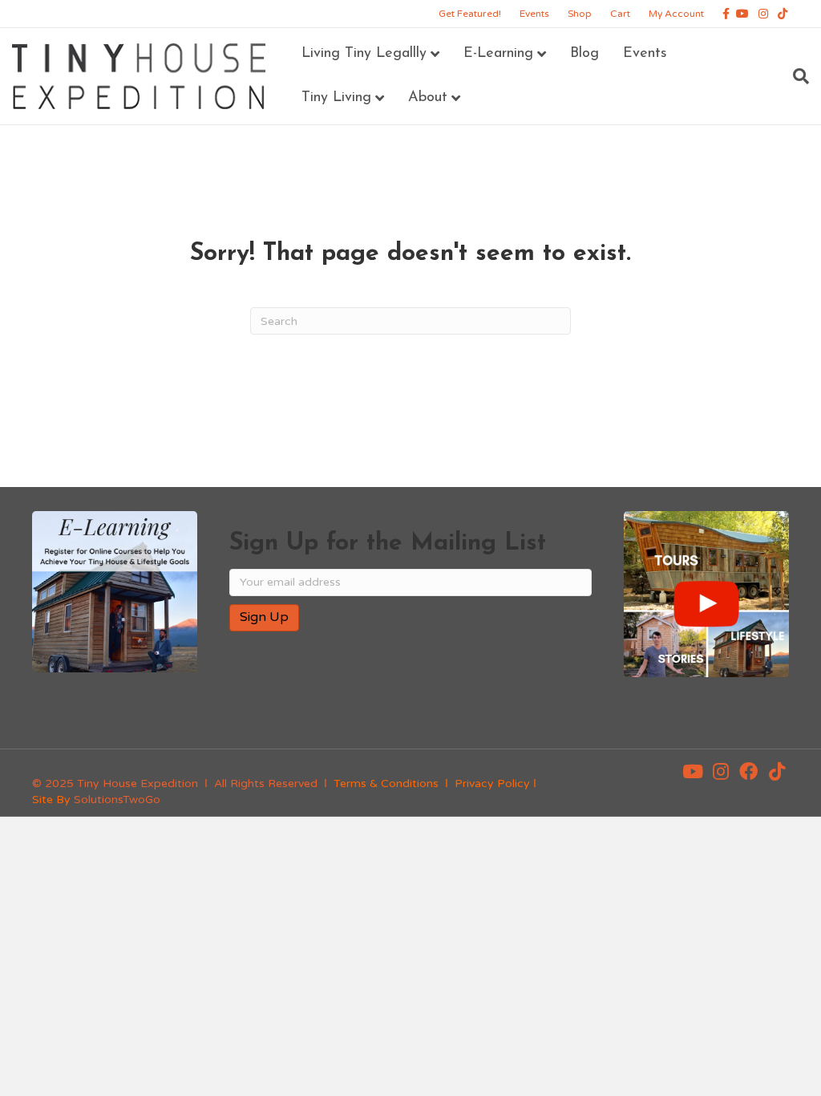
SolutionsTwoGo (117, 799)
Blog (584, 54)
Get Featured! (470, 13)
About (427, 98)
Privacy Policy (492, 783)
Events (534, 13)
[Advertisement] (417, 696)
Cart (620, 13)
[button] (693, 772)
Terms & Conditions (386, 783)
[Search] (795, 76)
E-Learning (498, 54)
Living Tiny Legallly (364, 54)
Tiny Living (336, 98)
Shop (580, 13)
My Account (676, 13)
